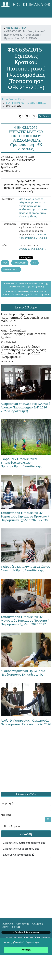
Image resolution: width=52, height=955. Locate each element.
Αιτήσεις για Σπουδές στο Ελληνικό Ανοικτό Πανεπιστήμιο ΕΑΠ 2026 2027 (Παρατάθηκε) (25, 407)
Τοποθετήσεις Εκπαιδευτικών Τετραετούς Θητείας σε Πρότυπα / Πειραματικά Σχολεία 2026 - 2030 (25, 516)
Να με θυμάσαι (12, 826)
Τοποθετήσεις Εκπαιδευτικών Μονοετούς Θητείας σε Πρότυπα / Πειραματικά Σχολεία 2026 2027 (25, 620)
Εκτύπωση (44, 116)
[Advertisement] (26, 761)
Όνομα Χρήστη (9, 803)
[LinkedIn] (27, 116)
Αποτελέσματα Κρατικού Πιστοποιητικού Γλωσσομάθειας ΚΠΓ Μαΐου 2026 (25, 317)
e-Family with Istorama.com (26, 932)
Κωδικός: (6, 814)
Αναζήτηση (37, 923)
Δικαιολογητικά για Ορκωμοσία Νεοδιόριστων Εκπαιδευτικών (23, 672)
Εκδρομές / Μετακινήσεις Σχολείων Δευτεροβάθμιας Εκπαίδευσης (25, 568)
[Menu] (49, 13)
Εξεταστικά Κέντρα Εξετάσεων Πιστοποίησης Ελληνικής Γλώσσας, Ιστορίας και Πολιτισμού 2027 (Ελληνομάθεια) (24, 352)
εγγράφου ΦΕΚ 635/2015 (32, 249)
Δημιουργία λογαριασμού (17, 854)
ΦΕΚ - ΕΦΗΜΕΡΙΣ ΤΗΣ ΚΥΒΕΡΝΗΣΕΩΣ (26, 102)
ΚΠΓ (34, 262)
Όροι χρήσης (22, 923)
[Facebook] (20, 116)
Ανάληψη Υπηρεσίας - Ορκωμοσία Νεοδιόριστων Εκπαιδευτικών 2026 (26, 722)
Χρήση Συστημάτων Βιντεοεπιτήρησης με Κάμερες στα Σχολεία (23, 333)
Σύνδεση (26, 834)
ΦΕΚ (5, 262)
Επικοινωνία (7, 923)
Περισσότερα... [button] (33, 942)
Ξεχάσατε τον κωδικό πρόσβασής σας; (24, 842)
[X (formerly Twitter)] (34, 116)
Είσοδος (16, 926)
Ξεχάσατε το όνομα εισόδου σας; (21, 848)
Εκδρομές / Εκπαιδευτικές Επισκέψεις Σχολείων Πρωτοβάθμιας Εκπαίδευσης (21, 462)
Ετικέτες (5, 926)
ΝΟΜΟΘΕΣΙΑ (20, 262)
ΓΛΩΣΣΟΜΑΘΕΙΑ (11, 269)
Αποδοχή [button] (26, 950)
